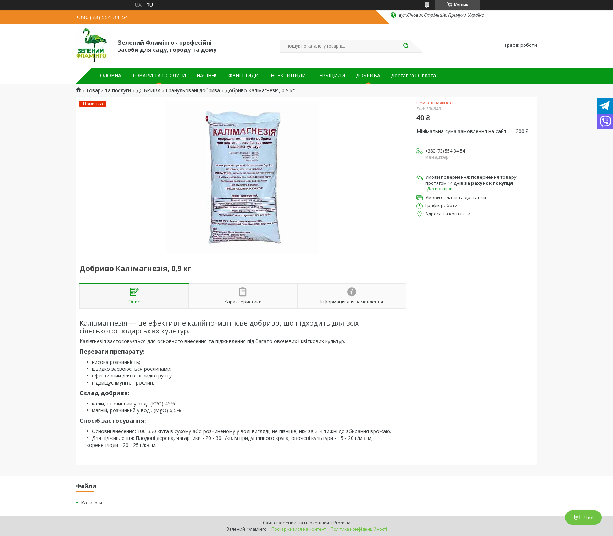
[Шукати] (406, 46)
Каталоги (91, 502)
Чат (588, 517)
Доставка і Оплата (413, 75)
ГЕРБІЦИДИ (330, 75)
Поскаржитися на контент (298, 529)
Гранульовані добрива (193, 90)
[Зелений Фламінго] (93, 45)
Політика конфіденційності (359, 529)
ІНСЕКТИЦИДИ (287, 75)
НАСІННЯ (207, 75)
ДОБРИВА (368, 75)
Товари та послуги (108, 90)
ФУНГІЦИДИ (243, 75)
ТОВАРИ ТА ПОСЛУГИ (159, 75)
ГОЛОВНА (109, 75)
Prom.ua (341, 523)
